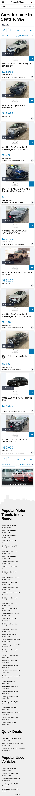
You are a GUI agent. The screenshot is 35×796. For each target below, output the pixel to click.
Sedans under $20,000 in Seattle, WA (12, 744)
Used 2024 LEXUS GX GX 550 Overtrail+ (17, 273)
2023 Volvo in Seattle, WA (9, 625)
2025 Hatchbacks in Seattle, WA (11, 593)
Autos (3, 6)
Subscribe (31, 6)
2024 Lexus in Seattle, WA (9, 583)
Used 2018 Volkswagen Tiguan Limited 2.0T (16, 65)
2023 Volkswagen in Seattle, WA (11, 645)
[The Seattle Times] (17, 2)
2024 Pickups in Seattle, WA (10, 666)
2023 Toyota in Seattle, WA (9, 604)
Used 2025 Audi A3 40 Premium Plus (17, 399)
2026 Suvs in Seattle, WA (9, 557)
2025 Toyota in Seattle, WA (9, 552)
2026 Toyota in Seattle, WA (9, 567)
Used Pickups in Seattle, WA (10, 785)
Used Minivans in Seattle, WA (10, 790)
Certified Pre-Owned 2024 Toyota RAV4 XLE (14, 441)
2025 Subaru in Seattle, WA (10, 609)
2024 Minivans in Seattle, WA (10, 687)
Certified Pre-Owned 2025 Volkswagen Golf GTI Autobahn (17, 315)
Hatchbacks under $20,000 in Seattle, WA (13, 749)
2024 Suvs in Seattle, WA (9, 531)
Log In (26, 6)
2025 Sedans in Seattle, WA (10, 588)
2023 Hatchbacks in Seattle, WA (11, 640)
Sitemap (17, 794)
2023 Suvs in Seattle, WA (9, 536)
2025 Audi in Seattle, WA (9, 541)
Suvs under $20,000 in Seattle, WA (12, 739)
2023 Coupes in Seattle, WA (10, 718)
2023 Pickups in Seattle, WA (10, 703)
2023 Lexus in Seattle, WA (9, 573)
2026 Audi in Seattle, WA (9, 682)
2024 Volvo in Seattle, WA (9, 635)
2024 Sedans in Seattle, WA (10, 562)
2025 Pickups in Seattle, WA (10, 692)
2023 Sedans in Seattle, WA (10, 599)
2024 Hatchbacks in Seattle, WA (11, 671)
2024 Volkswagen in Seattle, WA (11, 614)
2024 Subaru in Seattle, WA (10, 656)
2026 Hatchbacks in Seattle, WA (11, 677)
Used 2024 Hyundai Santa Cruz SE (17, 357)
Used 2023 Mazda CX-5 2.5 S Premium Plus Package (16, 190)
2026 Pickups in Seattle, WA (10, 708)
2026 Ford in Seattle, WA (9, 723)
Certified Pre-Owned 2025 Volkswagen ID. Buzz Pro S (15, 148)
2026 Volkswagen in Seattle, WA (11, 713)
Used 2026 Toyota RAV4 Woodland (13, 106)
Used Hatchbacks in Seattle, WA (11, 779)
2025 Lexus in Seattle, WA (9, 630)
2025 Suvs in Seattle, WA (9, 526)
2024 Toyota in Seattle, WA (9, 547)
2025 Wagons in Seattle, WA (10, 697)
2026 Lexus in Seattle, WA (9, 661)
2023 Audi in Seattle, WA (9, 619)
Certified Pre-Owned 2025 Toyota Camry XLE (14, 232)
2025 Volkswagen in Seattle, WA (11, 578)
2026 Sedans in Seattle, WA (10, 651)
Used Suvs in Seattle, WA (9, 769)
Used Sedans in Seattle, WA (10, 774)
